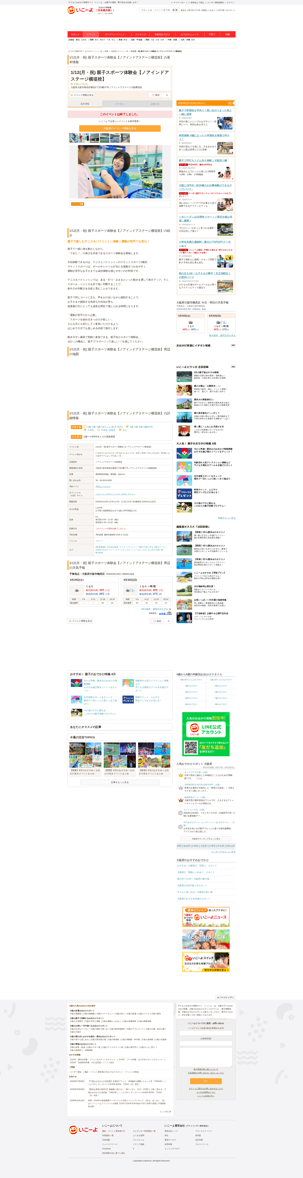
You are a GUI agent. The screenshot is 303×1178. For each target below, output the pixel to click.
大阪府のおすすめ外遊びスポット (193, 898)
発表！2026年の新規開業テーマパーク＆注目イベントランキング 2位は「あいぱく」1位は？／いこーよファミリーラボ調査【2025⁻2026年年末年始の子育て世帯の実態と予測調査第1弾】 (127, 1103)
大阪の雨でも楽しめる (79, 1039)
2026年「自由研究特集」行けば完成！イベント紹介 (92, 1062)
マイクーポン (179, 2)
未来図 (198, 1135)
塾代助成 (99, 553)
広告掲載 (106, 1140)
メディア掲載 (138, 1144)
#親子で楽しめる (146, 547)
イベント (90, 34)
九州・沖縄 (185, 40)
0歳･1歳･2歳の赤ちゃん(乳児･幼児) (105, 427)
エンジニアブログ (172, 1149)
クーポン (120, 104)
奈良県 (220, 846)
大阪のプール (143, 1014)
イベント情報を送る (84, 95)
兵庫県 (212, 846)
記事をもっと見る (120, 782)
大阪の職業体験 (144, 1021)
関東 (92, 40)
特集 (228, 34)
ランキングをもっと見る (223, 851)
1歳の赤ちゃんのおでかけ (221, 680)
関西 (147, 40)
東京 (97, 40)
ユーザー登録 (75, 1072)
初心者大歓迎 (113, 547)
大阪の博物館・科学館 (130, 1039)
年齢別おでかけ (162, 34)
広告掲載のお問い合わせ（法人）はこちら (206, 1073)
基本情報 (84, 104)
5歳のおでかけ (221, 692)
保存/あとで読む (197, 2)
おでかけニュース (190, 34)
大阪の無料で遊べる (99, 1029)
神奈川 (102, 40)
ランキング (140, 34)
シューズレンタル (139, 550)
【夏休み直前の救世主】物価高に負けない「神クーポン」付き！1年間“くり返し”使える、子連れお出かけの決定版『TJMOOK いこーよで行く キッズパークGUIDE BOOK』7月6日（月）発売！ (127, 1092)
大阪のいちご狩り (147, 1047)
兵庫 (162, 40)
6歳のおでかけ (191, 698)
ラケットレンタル (123, 550)
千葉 (108, 40)
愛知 (125, 40)
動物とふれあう (209, 10)
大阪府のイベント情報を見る (120, 128)
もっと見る (164, 1111)
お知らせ (155, 104)
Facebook (106, 1149)
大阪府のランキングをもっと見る (206, 839)
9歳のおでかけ (221, 704)
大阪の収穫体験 (129, 1021)
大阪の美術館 (147, 1039)
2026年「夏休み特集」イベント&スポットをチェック (92, 1059)
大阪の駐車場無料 (117, 1029)
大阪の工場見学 (76, 1021)
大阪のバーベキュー (104, 1014)
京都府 (195, 846)
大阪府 (203, 846)
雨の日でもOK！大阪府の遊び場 (193, 879)
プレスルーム (138, 1140)
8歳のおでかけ (191, 704)
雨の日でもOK (194, 10)
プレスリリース (201, 1144)
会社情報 (199, 1140)
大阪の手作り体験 (92, 1021)
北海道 (83, 40)
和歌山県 (230, 846)
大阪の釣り (120, 1014)
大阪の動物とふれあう (111, 1021)
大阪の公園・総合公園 (155, 1029)
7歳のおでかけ (221, 698)
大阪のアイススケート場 (112, 1047)
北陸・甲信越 (136, 40)
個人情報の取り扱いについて (206, 1069)
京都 (157, 40)
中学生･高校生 (108, 430)
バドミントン (132, 547)
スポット (75, 34)
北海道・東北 (74, 40)
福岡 (193, 40)
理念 (166, 1135)
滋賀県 (186, 846)
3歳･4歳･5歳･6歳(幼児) (141, 427)
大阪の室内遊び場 (98, 1039)
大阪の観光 (156, 1014)
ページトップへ (226, 997)
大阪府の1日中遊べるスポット (192, 885)
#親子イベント (160, 547)
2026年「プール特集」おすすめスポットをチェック (141, 1059)
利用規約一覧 (108, 1135)
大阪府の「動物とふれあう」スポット (196, 872)
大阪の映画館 (113, 1039)
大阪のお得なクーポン (79, 1029)
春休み (183, 10)
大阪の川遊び (75, 1032)
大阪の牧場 (131, 1014)
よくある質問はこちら (205, 1092)
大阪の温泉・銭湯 (77, 1047)
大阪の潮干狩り (131, 1047)
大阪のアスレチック (135, 1029)
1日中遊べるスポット (226, 10)
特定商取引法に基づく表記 (113, 1153)
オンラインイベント (115, 34)
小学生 (90, 430)
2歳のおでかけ (191, 686)
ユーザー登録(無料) (215, 2)
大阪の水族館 (160, 1039)
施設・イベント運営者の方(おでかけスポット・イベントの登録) (112, 1072)
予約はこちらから (103, 486)
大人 (125, 430)
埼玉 (113, 40)
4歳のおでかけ (191, 692)
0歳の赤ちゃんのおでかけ (191, 680)
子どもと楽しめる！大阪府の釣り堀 (195, 892)
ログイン (230, 2)
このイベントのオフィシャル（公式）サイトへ (115, 494)
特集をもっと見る (227, 518)
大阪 (152, 40)
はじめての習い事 (155, 550)
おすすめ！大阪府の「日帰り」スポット (197, 865)
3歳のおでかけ (221, 686)
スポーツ (99, 541)
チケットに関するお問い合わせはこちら (206, 1089)
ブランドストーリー (203, 1131)
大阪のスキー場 (93, 1047)
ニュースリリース (109, 1144)
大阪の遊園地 (75, 1014)
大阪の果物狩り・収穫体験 (81, 1050)
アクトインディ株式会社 (197, 1126)
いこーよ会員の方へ (205, 1096)
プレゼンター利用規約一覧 (144, 1131)
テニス (122, 547)
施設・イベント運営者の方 (113, 1131)
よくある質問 (138, 1135)
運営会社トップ (171, 1131)
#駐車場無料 (100, 547)
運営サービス (170, 1140)
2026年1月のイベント (104, 550)
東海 (120, 40)
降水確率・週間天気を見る (155, 609)
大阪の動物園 (89, 1014)
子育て (212, 34)
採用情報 (168, 1144)
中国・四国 (172, 40)
